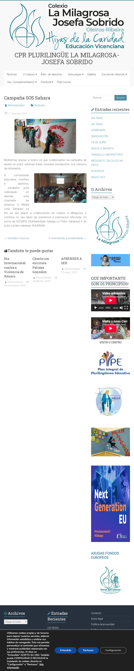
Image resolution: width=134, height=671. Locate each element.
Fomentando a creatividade (68, 238)
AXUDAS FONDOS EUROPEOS (105, 555)
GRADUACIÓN (99, 136)
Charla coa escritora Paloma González (40, 265)
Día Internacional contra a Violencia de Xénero (15, 267)
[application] (110, 300)
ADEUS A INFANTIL (102, 148)
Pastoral (46, 82)
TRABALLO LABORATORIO (107, 154)
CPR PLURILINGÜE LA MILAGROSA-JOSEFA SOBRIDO (67, 58)
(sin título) (97, 118)
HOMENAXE (98, 130)
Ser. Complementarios (21, 82)
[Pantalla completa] (126, 307)
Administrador (16, 105)
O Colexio (29, 74)
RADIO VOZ (98, 177)
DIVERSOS (97, 171)
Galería (91, 74)
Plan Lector (64, 82)
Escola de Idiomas (113, 74)
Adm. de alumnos (51, 74)
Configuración (113, 650)
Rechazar (88, 650)
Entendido (65, 650)
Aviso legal (97, 618)
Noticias (12, 74)
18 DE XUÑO (98, 142)
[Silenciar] (121, 307)
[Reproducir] (95, 307)
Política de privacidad (102, 624)
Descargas (74, 74)
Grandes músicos (16, 238)
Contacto (96, 613)
